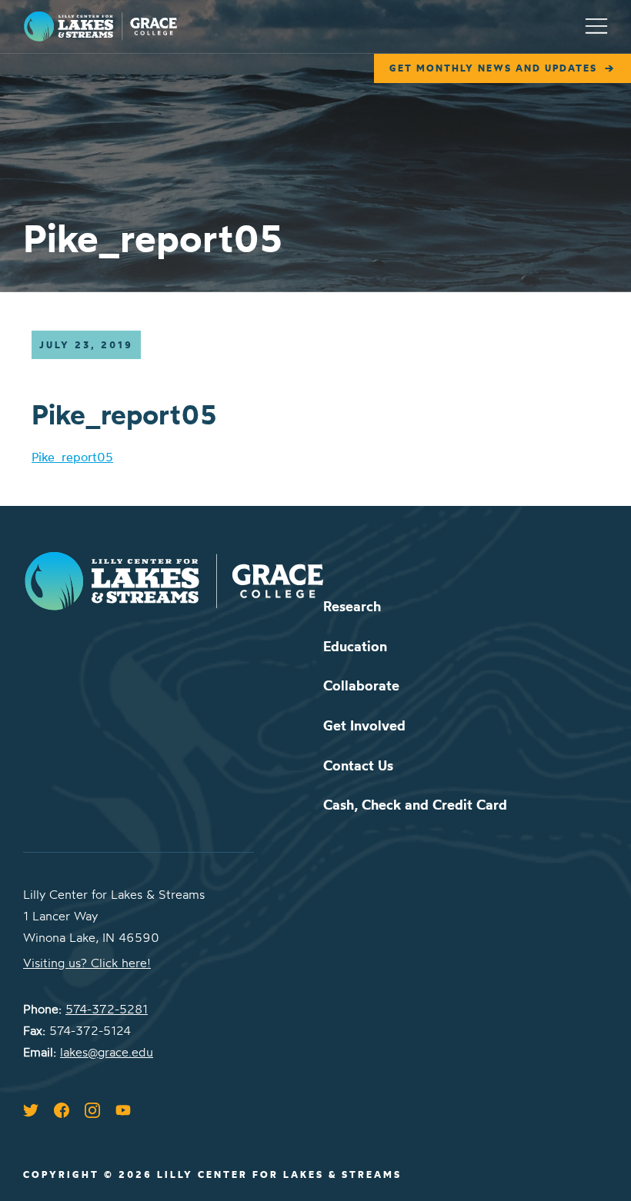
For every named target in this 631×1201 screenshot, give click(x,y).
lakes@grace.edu (106, 1052)
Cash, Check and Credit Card (415, 804)
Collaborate (361, 685)
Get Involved (364, 725)
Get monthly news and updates (493, 68)
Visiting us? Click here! (87, 962)
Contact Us (358, 765)
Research (352, 606)
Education (355, 646)
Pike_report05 (72, 456)
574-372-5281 (106, 1008)
